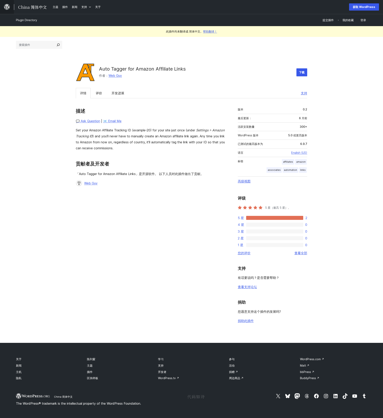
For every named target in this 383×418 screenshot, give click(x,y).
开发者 (162, 372)
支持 (304, 93)
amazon (301, 161)
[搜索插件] (58, 45)
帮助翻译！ (210, 31)
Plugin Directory (26, 20)
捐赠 (233, 372)
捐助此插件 (246, 321)
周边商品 (236, 378)
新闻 (19, 365)
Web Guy (115, 76)
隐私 (19, 378)
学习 (161, 359)
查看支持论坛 (247, 287)
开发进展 (118, 93)
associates (274, 169)
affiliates (288, 161)
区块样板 (92, 378)
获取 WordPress (364, 7)
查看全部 (300, 253)
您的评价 (244, 253)
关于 (19, 359)
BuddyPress (309, 378)
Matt (304, 365)
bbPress (307, 372)
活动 (232, 365)
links (303, 169)
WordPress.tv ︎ (168, 378)
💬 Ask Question (88, 121)
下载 (302, 72)
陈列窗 (91, 359)
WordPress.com (312, 359)
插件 (90, 372)
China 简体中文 (63, 396)
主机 (19, 372)
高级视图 (244, 181)
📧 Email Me (112, 121)
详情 (83, 93)
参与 (232, 359)
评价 (99, 93)
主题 (90, 365)
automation (290, 169)
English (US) (299, 152)
